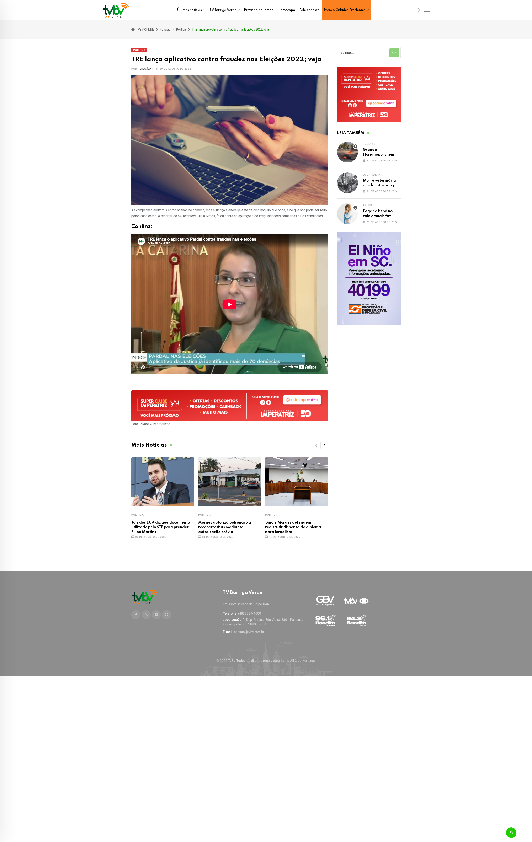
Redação (144, 68)
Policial (369, 144)
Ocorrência (372, 174)
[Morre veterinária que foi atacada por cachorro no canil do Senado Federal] (347, 182)
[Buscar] (419, 9)
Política (137, 514)
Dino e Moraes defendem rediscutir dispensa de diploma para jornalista (293, 527)
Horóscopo (286, 10)
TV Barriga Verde (222, 10)
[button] (316, 445)
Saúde (367, 205)
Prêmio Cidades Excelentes (344, 10)
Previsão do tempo (258, 10)
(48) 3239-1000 (249, 613)
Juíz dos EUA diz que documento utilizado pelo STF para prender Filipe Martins (160, 527)
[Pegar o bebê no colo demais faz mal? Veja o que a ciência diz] (347, 213)
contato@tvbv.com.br (249, 632)
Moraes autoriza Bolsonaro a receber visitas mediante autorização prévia (224, 527)
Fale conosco (309, 10)
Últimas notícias (189, 10)
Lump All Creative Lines (298, 661)
